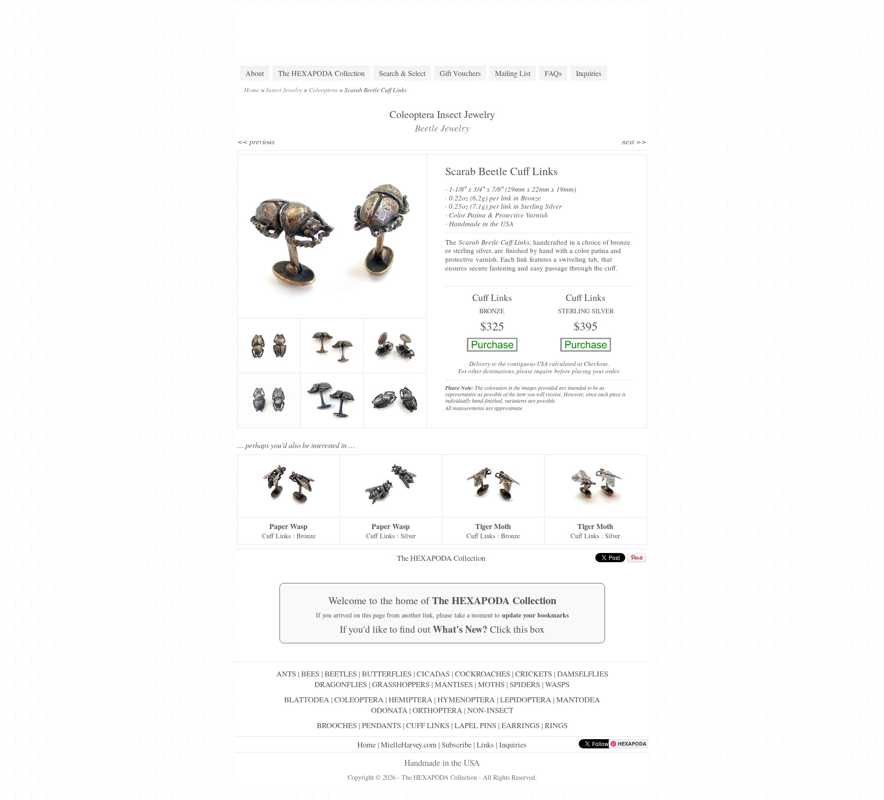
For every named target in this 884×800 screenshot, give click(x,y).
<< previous (256, 141)
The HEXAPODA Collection (321, 73)
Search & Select (402, 73)
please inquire (534, 371)
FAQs (553, 73)
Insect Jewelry (284, 89)
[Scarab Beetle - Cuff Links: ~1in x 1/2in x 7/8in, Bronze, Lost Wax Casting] (331, 236)
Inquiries (588, 73)
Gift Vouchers (460, 73)
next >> (634, 141)
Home (251, 89)
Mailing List (512, 73)
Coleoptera (323, 89)
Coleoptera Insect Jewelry (442, 114)
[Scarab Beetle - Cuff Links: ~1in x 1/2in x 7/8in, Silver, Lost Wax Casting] (268, 400)
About (254, 73)
